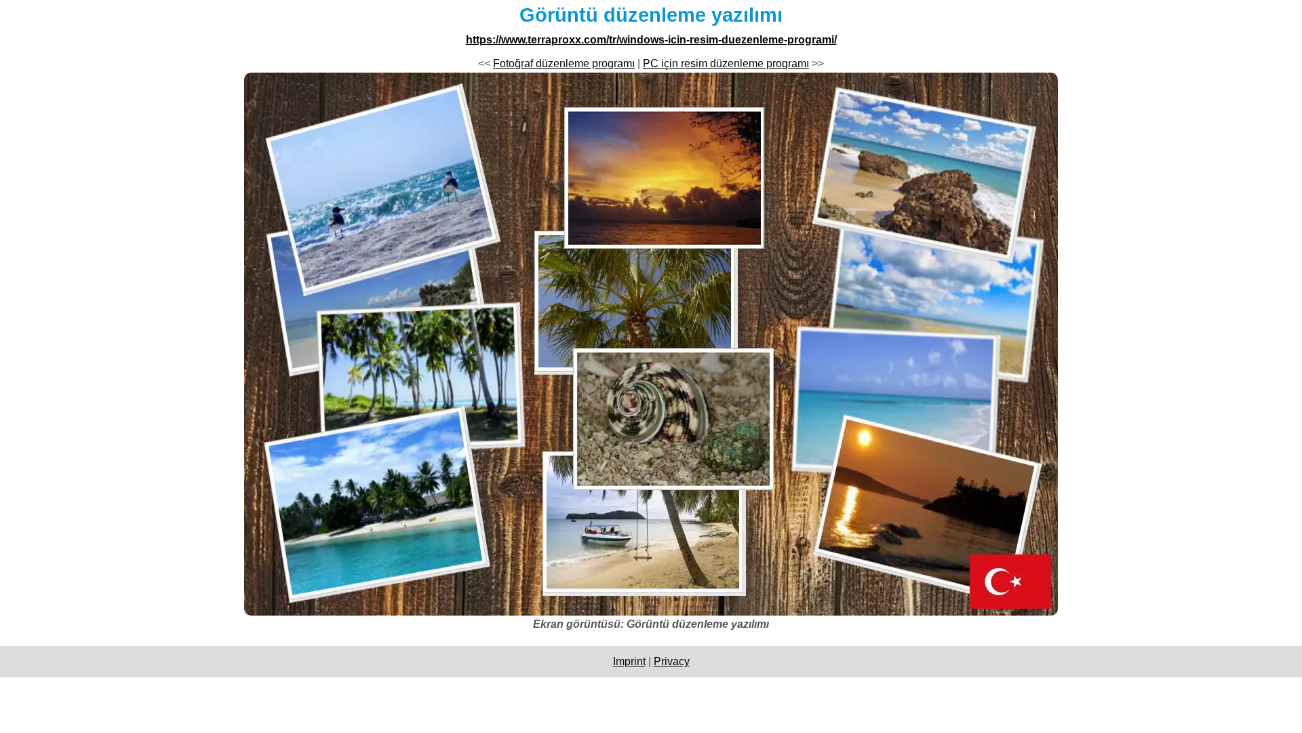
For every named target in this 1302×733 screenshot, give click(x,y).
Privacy (672, 661)
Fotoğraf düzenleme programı (564, 63)
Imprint (629, 661)
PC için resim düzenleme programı (726, 63)
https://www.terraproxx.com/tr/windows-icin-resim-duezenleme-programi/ (651, 39)
